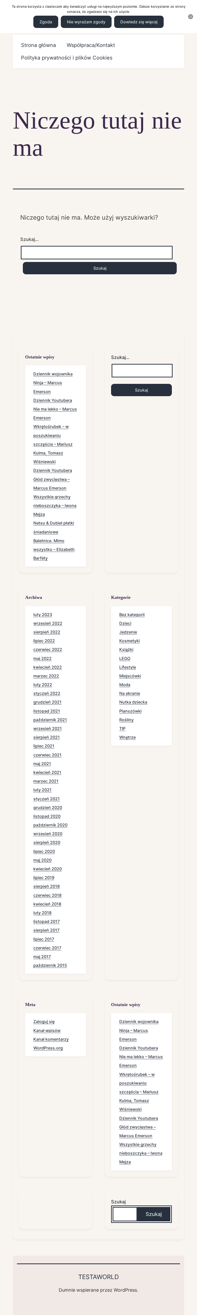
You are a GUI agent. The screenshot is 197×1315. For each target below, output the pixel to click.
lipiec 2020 (44, 851)
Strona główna (38, 45)
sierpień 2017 (46, 930)
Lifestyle (127, 667)
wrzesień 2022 (47, 623)
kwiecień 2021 (47, 772)
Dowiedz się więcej (138, 21)
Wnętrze (127, 737)
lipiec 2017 (43, 939)
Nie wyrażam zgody (86, 21)
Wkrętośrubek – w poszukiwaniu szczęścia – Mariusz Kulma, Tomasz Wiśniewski (53, 444)
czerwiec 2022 (47, 649)
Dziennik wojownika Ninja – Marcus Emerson (53, 382)
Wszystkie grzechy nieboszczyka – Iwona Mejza (54, 505)
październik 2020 (50, 824)
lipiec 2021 (43, 745)
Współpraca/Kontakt (91, 45)
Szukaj (118, 1201)
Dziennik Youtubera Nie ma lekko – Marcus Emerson (55, 409)
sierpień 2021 (46, 737)
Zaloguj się (44, 1021)
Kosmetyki (129, 640)
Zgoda (46, 21)
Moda (124, 684)
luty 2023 (42, 614)
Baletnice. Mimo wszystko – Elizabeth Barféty (54, 549)
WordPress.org (48, 1047)
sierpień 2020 (46, 842)
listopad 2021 (46, 711)
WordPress (125, 1290)
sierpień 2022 (46, 632)
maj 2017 (42, 956)
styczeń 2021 (46, 798)
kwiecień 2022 (47, 667)
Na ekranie (129, 693)
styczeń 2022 (46, 693)
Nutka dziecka (133, 702)
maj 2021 (42, 763)
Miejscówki (130, 675)
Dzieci (125, 623)
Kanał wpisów (47, 1030)
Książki (126, 649)
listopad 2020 (47, 816)
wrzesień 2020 (47, 833)
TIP (122, 728)
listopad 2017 (46, 921)
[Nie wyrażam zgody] (190, 16)
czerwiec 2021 (47, 754)
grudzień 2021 (47, 702)
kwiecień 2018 (47, 904)
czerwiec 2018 (47, 895)
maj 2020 (42, 860)
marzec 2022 (46, 675)
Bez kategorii (132, 614)
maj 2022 (42, 658)
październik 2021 (50, 719)
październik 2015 (50, 965)
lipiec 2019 (43, 877)
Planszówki (130, 711)
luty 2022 (42, 684)
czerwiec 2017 (47, 947)
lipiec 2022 (44, 640)
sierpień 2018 (46, 886)
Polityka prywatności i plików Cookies (66, 58)
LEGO (124, 658)
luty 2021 (42, 789)
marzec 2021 (45, 781)
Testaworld (98, 1277)
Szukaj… (29, 239)
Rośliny (126, 719)
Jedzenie (128, 632)
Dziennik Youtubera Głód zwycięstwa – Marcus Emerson (52, 479)
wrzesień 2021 (47, 728)
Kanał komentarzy (51, 1039)
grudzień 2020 (47, 807)
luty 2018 (42, 912)
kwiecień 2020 (47, 868)
